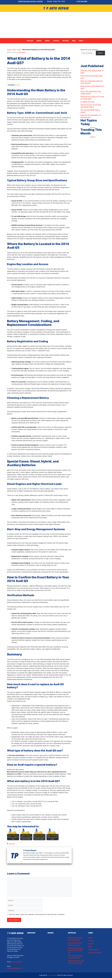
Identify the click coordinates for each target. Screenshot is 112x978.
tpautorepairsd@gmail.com (14, 968)
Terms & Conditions (95, 952)
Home (9, 49)
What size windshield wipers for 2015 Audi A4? (75, 950)
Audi (19, 49)
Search (100, 53)
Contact (56, 41)
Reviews (66, 41)
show (16, 85)
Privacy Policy (93, 949)
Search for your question (89, 49)
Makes (39, 41)
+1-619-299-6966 (81, 1)
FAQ (14, 49)
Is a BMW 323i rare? (87, 102)
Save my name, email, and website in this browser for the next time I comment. (37, 914)
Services (30, 41)
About (47, 41)
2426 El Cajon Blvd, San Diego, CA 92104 (30, 1)
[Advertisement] (56, 25)
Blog (73, 41)
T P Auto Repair (52, 975)
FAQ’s (81, 41)
